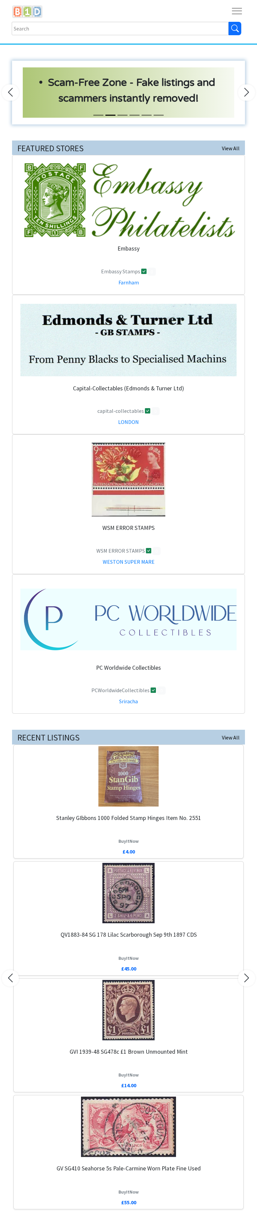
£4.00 (128, 851)
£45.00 (128, 968)
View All (231, 148)
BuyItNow (128, 841)
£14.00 (128, 1085)
